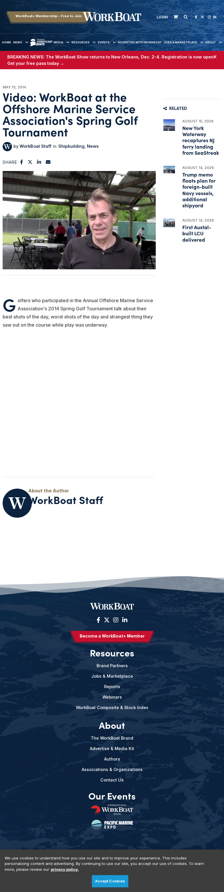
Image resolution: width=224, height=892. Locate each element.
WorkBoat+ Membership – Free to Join (48, 16)
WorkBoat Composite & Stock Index (112, 707)
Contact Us (112, 779)
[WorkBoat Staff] (7, 146)
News (17, 42)
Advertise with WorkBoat (140, 42)
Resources (80, 42)
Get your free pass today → (35, 63)
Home (6, 42)
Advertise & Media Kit (112, 748)
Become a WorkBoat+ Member (112, 635)
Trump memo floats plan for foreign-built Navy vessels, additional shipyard (199, 190)
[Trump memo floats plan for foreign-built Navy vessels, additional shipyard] (169, 170)
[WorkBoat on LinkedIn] (214, 17)
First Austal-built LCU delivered (196, 233)
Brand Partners (112, 665)
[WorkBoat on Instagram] (209, 17)
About (210, 42)
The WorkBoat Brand (112, 738)
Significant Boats (41, 46)
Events (104, 42)
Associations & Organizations (112, 769)
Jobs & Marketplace (180, 42)
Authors (112, 758)
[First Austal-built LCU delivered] (169, 222)
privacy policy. (65, 869)
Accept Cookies (110, 881)
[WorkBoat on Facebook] (196, 17)
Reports (112, 686)
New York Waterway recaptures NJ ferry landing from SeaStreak (200, 140)
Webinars (112, 697)
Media (58, 42)
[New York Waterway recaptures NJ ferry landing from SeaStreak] (169, 125)
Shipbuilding (71, 146)
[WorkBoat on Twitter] (202, 17)
